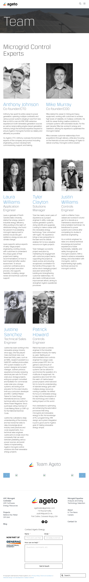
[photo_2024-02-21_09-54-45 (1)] (43, 292)
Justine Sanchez (13, 332)
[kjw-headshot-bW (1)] (72, 159)
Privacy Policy (36, 575)
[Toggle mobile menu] (84, 3)
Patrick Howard (41, 332)
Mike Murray (58, 104)
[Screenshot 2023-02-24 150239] (15, 292)
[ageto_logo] (44, 498)
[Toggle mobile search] (80, 3)
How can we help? (32, 542)
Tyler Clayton (40, 199)
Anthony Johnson (21, 104)
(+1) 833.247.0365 (44, 511)
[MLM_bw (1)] (59, 64)
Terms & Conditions (47, 575)
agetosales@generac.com (44, 508)
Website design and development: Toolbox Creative (18, 577)
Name (27, 534)
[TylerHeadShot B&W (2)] (43, 159)
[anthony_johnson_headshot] (16, 64)
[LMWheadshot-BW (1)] (14, 159)
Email (47, 534)
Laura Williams (11, 199)
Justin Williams (69, 199)
